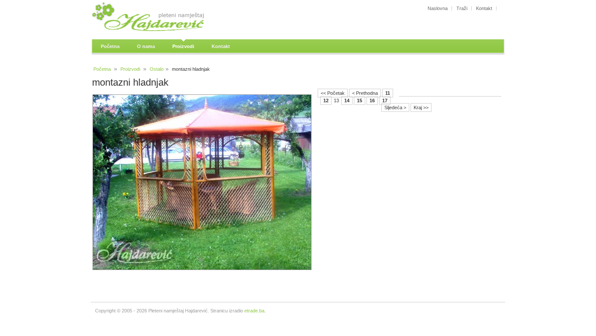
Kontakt (484, 8)
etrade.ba (254, 310)
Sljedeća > (395, 107)
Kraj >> (421, 107)
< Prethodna (365, 93)
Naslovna (438, 8)
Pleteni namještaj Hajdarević (171, 17)
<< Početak (333, 93)
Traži (461, 8)
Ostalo (157, 69)
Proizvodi (130, 69)
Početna (102, 69)
